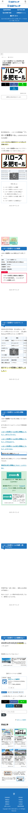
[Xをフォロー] (9, 688)
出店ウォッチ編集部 (14, 679)
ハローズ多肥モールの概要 (11, 187)
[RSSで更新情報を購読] (13, 688)
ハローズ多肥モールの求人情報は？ (14, 191)
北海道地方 (7, 797)
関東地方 (7, 799)
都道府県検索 (21, 806)
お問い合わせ (7, 806)
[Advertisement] (14, 38)
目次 (12, 184)
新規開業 (16, 692)
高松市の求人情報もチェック (14, 194)
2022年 (10, 692)
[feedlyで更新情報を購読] (11, 688)
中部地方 (21, 799)
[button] (18, 706)
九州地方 (21, 804)
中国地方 (21, 801)
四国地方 (4, 692)
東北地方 (21, 797)
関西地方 (7, 801)
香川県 (21, 692)
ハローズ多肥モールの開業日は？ (13, 200)
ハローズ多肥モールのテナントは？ (14, 189)
